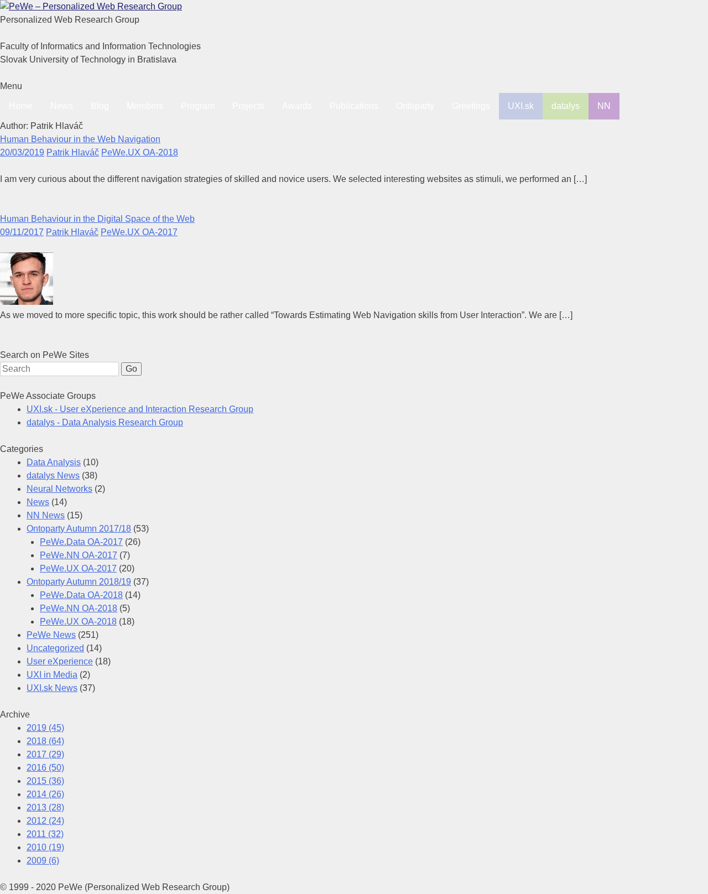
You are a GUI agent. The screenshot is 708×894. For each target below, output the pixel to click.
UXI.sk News (52, 688)
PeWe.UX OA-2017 (139, 232)
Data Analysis (54, 462)
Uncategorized (55, 648)
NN (604, 106)
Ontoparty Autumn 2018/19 (79, 581)
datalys (565, 106)
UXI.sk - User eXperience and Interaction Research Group (140, 409)
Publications (354, 106)
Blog (100, 106)
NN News (46, 515)
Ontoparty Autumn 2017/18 (79, 528)
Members (145, 106)
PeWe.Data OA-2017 (81, 542)
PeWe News (51, 635)
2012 (45, 820)
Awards (297, 106)
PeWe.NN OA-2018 (78, 608)
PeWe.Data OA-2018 (81, 595)
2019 (45, 727)
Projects (248, 106)
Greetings (471, 106)
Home (21, 106)
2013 (45, 807)
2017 (45, 754)
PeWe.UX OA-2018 (139, 152)
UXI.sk (521, 106)
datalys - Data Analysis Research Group (105, 422)
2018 (45, 741)
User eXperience (60, 661)
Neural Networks (59, 488)
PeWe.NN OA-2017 (78, 555)
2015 (45, 781)
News (61, 106)
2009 (43, 860)
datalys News (53, 475)
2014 (45, 794)
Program (198, 106)
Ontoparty (415, 106)
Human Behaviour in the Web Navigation (80, 139)
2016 (45, 767)
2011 (45, 834)
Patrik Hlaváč (72, 152)
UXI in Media (52, 674)
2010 (45, 847)
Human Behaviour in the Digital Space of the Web (97, 219)
